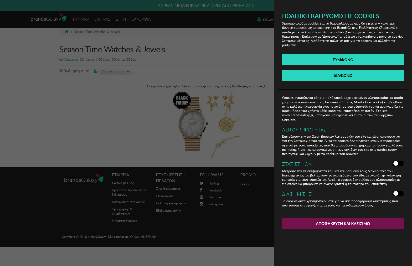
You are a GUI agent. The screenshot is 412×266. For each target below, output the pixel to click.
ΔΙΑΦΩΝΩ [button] (343, 75)
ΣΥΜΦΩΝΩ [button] (343, 59)
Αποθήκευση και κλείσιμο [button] (343, 223)
